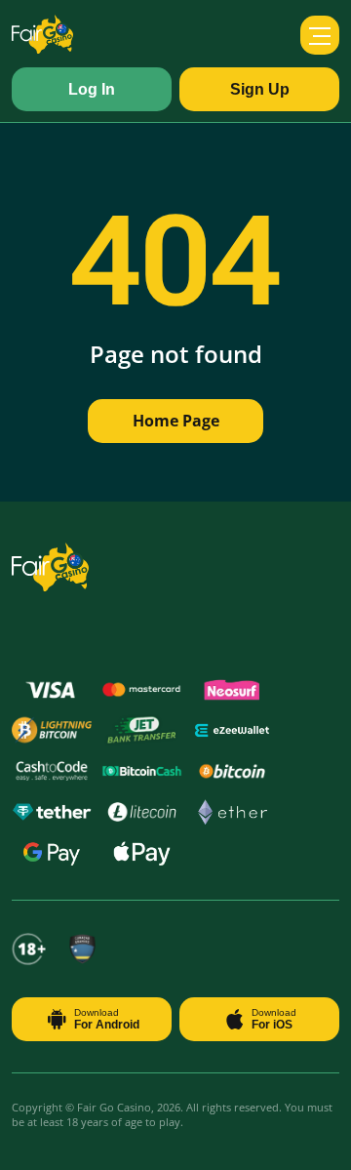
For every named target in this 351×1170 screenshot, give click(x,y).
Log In (91, 89)
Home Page (176, 420)
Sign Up (260, 89)
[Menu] (319, 35)
